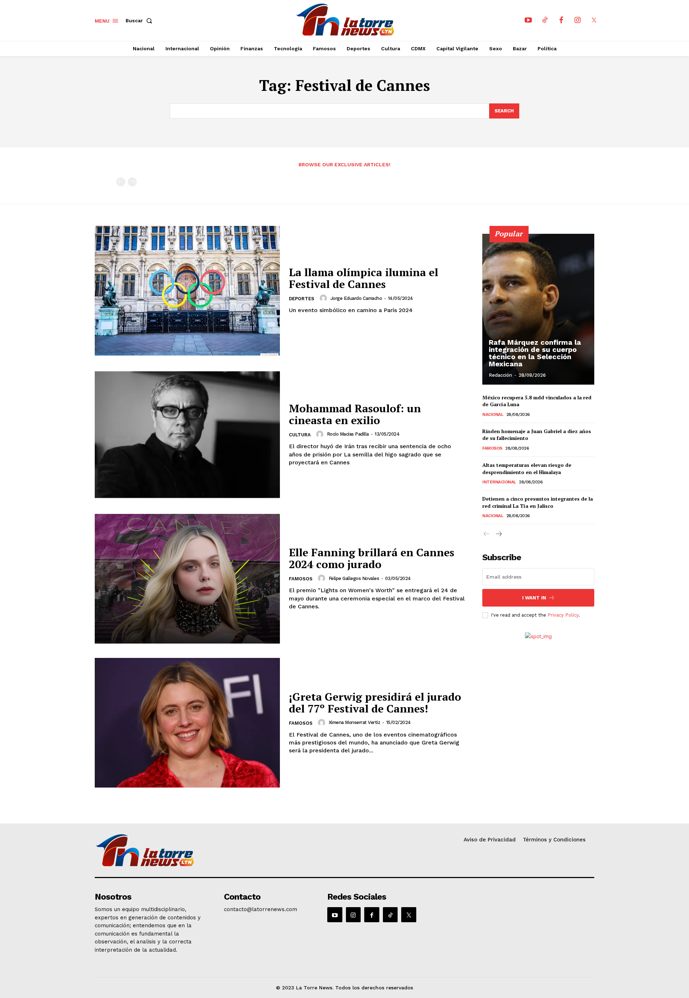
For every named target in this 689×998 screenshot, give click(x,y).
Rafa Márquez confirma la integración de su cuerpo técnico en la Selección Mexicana (535, 353)
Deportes (301, 298)
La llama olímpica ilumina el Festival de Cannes (363, 278)
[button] (140, 20)
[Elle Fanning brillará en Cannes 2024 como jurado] (187, 579)
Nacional (492, 414)
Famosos (301, 578)
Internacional (499, 481)
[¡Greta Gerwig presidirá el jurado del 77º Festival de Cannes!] (187, 723)
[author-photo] (324, 298)
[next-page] (498, 534)
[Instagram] (578, 20)
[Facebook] (561, 20)
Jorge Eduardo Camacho (356, 298)
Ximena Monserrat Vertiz (354, 722)
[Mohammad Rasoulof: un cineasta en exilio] (187, 435)
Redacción (500, 375)
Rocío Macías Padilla (348, 434)
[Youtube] (528, 20)
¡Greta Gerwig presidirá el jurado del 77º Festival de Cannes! (375, 703)
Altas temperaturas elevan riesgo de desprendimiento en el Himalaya (526, 468)
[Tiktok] (545, 20)
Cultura (300, 434)
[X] (594, 20)
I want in (534, 597)
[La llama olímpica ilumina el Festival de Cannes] (187, 291)
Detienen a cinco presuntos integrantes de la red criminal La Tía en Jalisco (537, 502)
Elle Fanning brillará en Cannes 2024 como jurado (371, 558)
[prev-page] (120, 181)
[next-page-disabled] (132, 181)
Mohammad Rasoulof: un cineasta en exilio (355, 414)
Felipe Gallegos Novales (354, 578)
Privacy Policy (563, 615)
